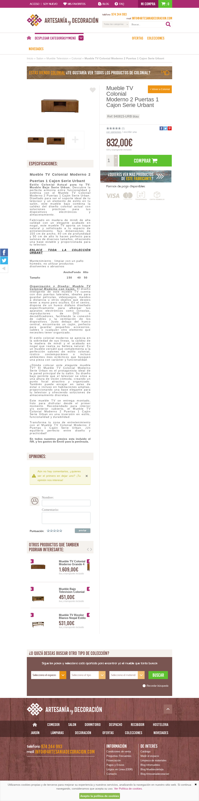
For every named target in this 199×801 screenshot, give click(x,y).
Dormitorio (93, 724)
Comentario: (50, 510)
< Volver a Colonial (160, 89)
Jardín (35, 732)
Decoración (83, 732)
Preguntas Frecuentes (118, 756)
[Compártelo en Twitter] (165, 128)
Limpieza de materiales (154, 760)
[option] (60, 595)
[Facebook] (4, 252)
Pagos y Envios (115, 765)
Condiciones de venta (118, 751)
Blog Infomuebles (150, 765)
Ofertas (137, 38)
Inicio (30, 58)
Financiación (113, 760)
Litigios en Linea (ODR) (119, 769)
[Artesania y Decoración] (62, 20)
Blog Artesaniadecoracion (155, 774)
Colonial (76, 58)
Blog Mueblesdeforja (152, 769)
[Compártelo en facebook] (161, 128)
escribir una (130, 132)
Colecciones (155, 38)
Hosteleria (160, 724)
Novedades (36, 48)
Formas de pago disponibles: (125, 186)
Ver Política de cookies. (128, 788)
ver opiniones (113, 132)
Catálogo (145, 751)
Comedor (53, 724)
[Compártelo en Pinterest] (169, 128)
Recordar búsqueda (157, 685)
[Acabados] (136, 176)
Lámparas (57, 732)
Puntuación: (37, 531)
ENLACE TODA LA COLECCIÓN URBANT (60, 251)
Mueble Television (57, 58)
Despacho (115, 724)
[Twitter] (4, 260)
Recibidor (137, 724)
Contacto (111, 774)
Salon (39, 58)
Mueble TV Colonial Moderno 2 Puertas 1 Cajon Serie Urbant (124, 58)
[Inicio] (29, 38)
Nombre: (48, 497)
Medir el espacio (150, 756)
